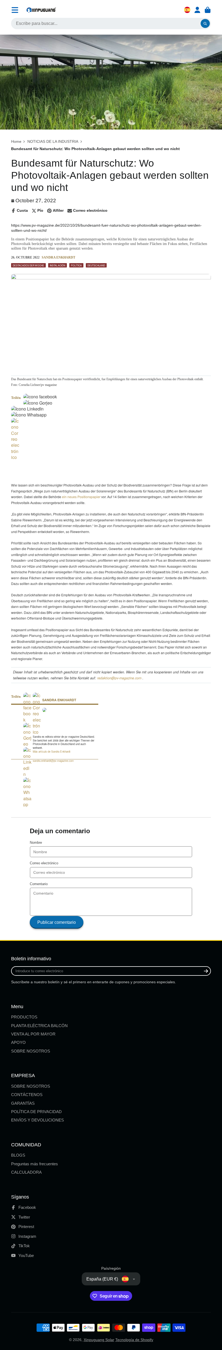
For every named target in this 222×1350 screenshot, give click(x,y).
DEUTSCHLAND (96, 265)
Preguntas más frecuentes (34, 1164)
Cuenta (197, 10)
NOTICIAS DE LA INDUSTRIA (52, 141)
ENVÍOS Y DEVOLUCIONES (37, 1120)
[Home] (41, 10)
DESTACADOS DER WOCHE (28, 265)
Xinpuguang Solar (99, 1340)
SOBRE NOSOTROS (30, 1051)
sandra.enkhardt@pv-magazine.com (53, 761)
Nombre (36, 843)
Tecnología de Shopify (134, 1340)
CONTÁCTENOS (27, 1094)
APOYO (18, 1042)
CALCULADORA (26, 1172)
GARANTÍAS (23, 1103)
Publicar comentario (56, 922)
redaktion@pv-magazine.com (119, 678)
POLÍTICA (76, 265)
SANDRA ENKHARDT (58, 257)
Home (16, 141)
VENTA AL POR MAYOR (33, 1034)
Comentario (39, 884)
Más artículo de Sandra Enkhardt (51, 751)
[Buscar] (205, 23)
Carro (207, 10)
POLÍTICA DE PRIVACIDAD (36, 1111)
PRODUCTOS (24, 1017)
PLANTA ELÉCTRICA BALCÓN (39, 1025)
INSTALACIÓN (57, 265)
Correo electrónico (44, 863)
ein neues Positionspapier (81, 496)
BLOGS (18, 1155)
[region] (74, 468)
